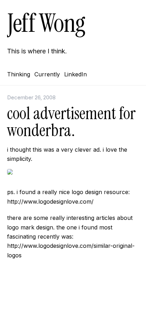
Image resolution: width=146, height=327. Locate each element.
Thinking (18, 74)
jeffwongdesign (73, 311)
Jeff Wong (46, 23)
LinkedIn (75, 74)
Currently (47, 74)
